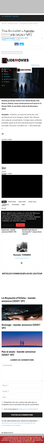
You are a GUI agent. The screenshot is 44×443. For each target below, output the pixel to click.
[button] (2, 85)
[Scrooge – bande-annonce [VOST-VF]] (22, 312)
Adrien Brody (12, 201)
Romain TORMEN (22, 255)
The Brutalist (15, 204)
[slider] (4, 172)
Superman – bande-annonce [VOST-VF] (9, 231)
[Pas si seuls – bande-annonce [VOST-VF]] (22, 339)
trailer (23, 204)
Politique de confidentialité (11, 40)
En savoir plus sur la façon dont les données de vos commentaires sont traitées (20, 423)
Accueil (6, 69)
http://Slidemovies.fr (22, 258)
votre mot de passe (33, 33)
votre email (5, 50)
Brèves (6, 74)
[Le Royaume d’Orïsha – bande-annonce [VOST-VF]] (22, 286)
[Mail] (21, 263)
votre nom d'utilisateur (9, 30)
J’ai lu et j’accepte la (21, 409)
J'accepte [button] (20, 225)
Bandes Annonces (10, 79)
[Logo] (9, 72)
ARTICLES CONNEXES (13, 273)
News (6, 71)
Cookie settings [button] (8, 225)
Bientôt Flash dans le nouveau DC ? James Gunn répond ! (32, 232)
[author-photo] (22, 252)
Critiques (7, 76)
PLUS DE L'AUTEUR (33, 273)
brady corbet (22, 201)
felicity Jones (32, 201)
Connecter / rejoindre (11, 16)
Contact (6, 82)
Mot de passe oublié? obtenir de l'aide (15, 37)
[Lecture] (2, 200)
